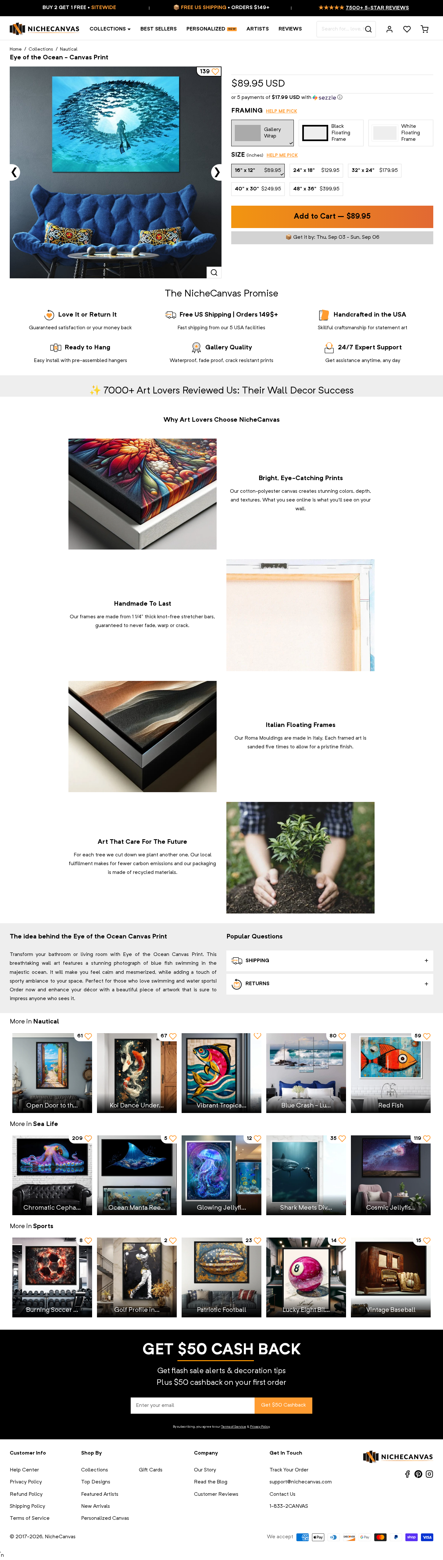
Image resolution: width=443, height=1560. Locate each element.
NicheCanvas (60, 1537)
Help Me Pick (281, 111)
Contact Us (282, 1494)
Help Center (24, 1470)
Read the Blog (210, 1482)
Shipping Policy (27, 1506)
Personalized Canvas (105, 1518)
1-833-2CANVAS (288, 1506)
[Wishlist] (407, 29)
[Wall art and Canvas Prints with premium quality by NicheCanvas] (45, 29)
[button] (332, 97)
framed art (350, 738)
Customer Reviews (216, 1494)
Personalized (205, 29)
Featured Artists (99, 1494)
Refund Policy (26, 1494)
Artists (257, 29)
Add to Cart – (332, 217)
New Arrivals (95, 1506)
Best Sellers (158, 29)
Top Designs (95, 1482)
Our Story (205, 1470)
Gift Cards (150, 1470)
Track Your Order (288, 1470)
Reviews (290, 29)
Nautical (69, 49)
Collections (108, 29)
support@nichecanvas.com (300, 1482)
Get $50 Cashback (283, 1405)
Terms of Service (233, 1426)
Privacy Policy (259, 1426)
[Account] (389, 29)
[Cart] (424, 29)
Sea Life (45, 1124)
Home (16, 49)
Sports (43, 1226)
